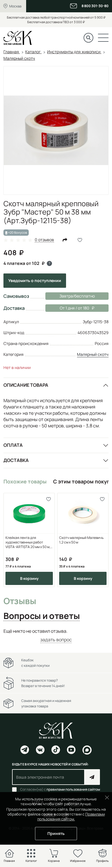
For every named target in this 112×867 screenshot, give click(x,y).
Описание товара (25, 385)
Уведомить (34, 280)
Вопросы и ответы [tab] (41, 616)
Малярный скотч (93, 354)
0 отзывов (44, 239)
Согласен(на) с (60, 789)
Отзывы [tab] (19, 601)
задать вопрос (56, 639)
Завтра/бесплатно (77, 296)
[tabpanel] (56, 635)
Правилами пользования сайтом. (71, 817)
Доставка (16, 460)
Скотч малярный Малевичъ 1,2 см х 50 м (81, 540)
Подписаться (92, 777)
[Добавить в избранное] (48, 499)
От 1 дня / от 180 (67, 308)
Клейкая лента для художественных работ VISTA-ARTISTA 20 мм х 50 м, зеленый (27, 542)
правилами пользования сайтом (73, 789)
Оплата (13, 445)
